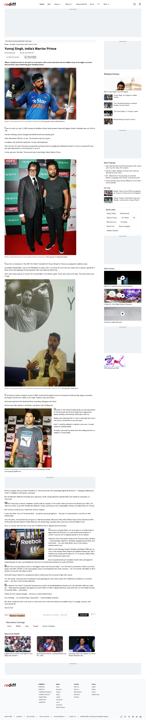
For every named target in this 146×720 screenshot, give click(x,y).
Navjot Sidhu (111, 213)
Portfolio (76, 697)
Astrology (59, 705)
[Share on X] (125, 717)
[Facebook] (129, 717)
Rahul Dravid (124, 213)
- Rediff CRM (42, 699)
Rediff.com (88, 716)
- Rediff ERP (41, 702)
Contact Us (72, 716)
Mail (49, 4)
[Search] (134, 4)
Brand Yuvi (110, 226)
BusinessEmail (81, 4)
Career (94, 692)
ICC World (125, 218)
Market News (78, 692)
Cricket (12, 44)
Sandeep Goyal (10, 53)
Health (94, 687)
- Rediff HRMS (42, 697)
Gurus (92, 4)
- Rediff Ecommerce (44, 694)
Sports (58, 694)
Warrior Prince (112, 218)
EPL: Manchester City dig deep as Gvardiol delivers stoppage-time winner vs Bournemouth (123, 177)
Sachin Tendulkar (49, 626)
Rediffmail (41, 687)
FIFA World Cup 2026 (111, 368)
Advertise (19, 716)
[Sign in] (139, 4)
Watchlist (77, 694)
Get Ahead (59, 699)
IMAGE (18, 626)
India (27, 626)
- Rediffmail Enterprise (44, 692)
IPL (134, 218)
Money (68, 4)
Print (94, 614)
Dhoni (9, 626)
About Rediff (8, 716)
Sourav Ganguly (124, 226)
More (105, 4)
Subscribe (83, 615)
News (57, 4)
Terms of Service (44, 716)
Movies (58, 692)
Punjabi (35, 626)
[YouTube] (137, 717)
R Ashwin (124, 222)
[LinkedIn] (140, 717)
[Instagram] (133, 717)
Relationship (95, 694)
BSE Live (76, 687)
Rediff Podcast (60, 707)
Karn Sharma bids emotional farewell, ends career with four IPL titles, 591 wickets (123, 167)
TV (98, 4)
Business (59, 689)
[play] (123, 278)
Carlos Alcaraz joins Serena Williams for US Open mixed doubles (123, 182)
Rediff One (41, 689)
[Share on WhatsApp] (121, 717)
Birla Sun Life (111, 222)
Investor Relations (59, 716)
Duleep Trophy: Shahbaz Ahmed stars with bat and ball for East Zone (122, 172)
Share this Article (13, 57)
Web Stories (109, 268)
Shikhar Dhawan (112, 231)
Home (42, 4)
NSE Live (76, 689)
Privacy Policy (31, 716)
